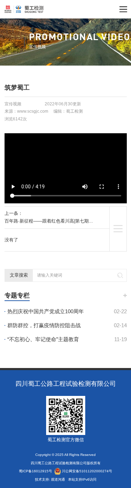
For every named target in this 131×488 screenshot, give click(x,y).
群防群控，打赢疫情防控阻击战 (67, 325)
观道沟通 (58, 479)
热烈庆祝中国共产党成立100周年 (67, 311)
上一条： (49, 217)
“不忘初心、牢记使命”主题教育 (67, 339)
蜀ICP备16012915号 (35, 471)
